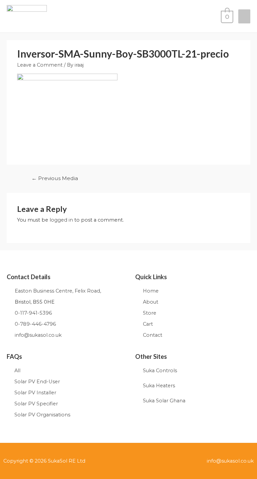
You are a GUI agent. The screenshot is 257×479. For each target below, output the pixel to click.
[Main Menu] (244, 16)
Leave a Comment (40, 65)
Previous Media (54, 178)
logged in (61, 220)
